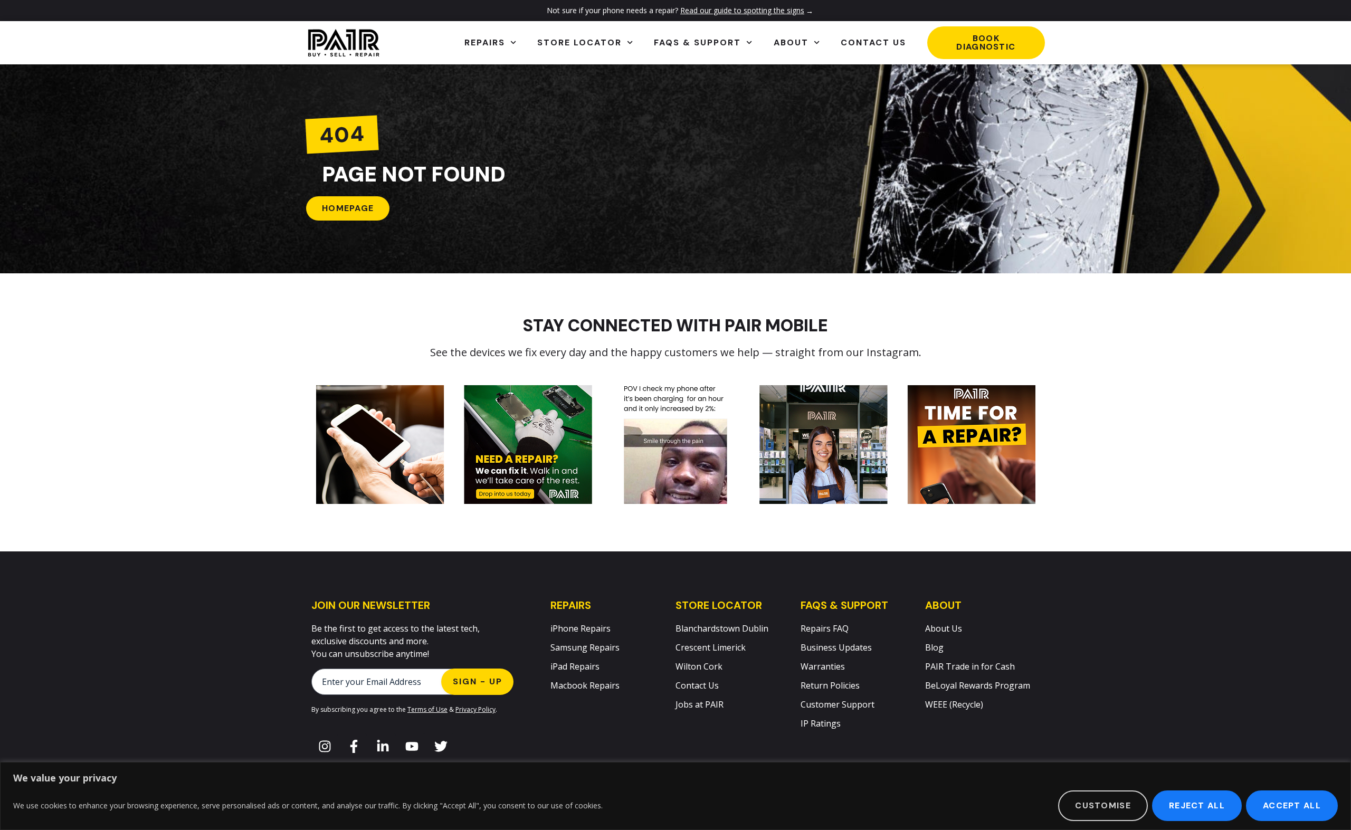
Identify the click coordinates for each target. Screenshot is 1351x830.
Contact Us (873, 42)
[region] (675, 796)
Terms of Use (427, 709)
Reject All (1197, 805)
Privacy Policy (475, 709)
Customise (1103, 805)
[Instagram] (324, 746)
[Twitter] (440, 746)
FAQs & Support (697, 42)
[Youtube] (411, 746)
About (791, 42)
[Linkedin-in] (382, 746)
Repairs (484, 42)
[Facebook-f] (353, 746)
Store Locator (579, 42)
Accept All (1292, 805)
